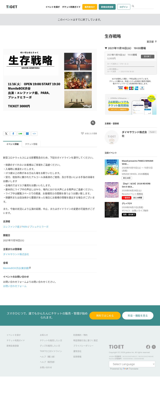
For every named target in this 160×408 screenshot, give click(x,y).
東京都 (150, 41)
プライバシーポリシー (83, 345)
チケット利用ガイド (71, 7)
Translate (133, 368)
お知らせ (44, 335)
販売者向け (90, 7)
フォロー (152, 132)
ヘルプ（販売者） (48, 362)
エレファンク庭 (11, 226)
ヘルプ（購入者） (48, 356)
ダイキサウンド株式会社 (16, 254)
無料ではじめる (105, 315)
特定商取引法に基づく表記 (85, 340)
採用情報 (77, 356)
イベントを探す (53, 7)
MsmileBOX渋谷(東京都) (16, 268)
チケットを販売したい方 (51, 340)
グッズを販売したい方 (50, 345)
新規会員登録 (107, 7)
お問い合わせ (46, 367)
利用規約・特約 (80, 335)
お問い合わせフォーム (15, 286)
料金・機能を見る (138, 315)
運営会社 (77, 351)
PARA (25, 226)
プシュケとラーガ (39, 226)
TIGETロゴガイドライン (51, 351)
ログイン (124, 7)
